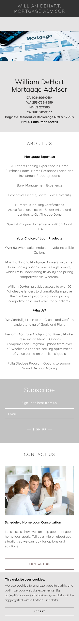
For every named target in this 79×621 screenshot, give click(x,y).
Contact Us (39, 564)
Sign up (39, 429)
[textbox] (39, 413)
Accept (39, 611)
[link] (39, 8)
